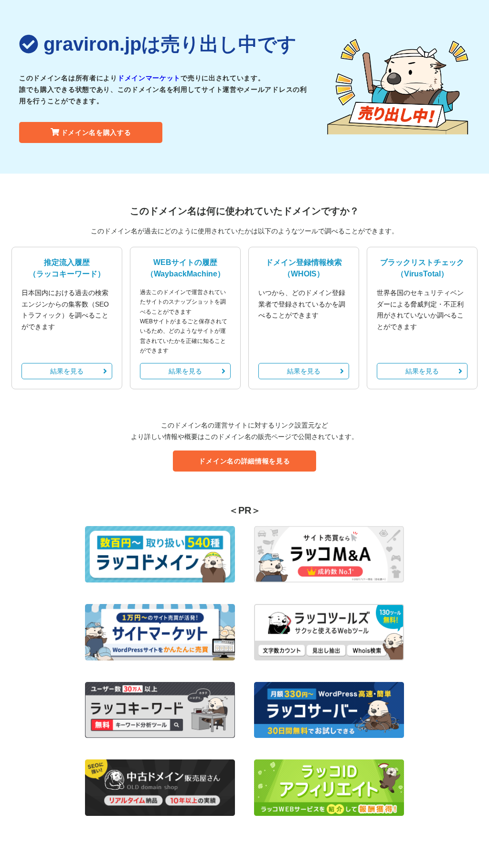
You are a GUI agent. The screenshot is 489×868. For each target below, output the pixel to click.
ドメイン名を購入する (96, 132)
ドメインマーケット (149, 78)
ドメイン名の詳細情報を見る (244, 461)
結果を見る (67, 371)
